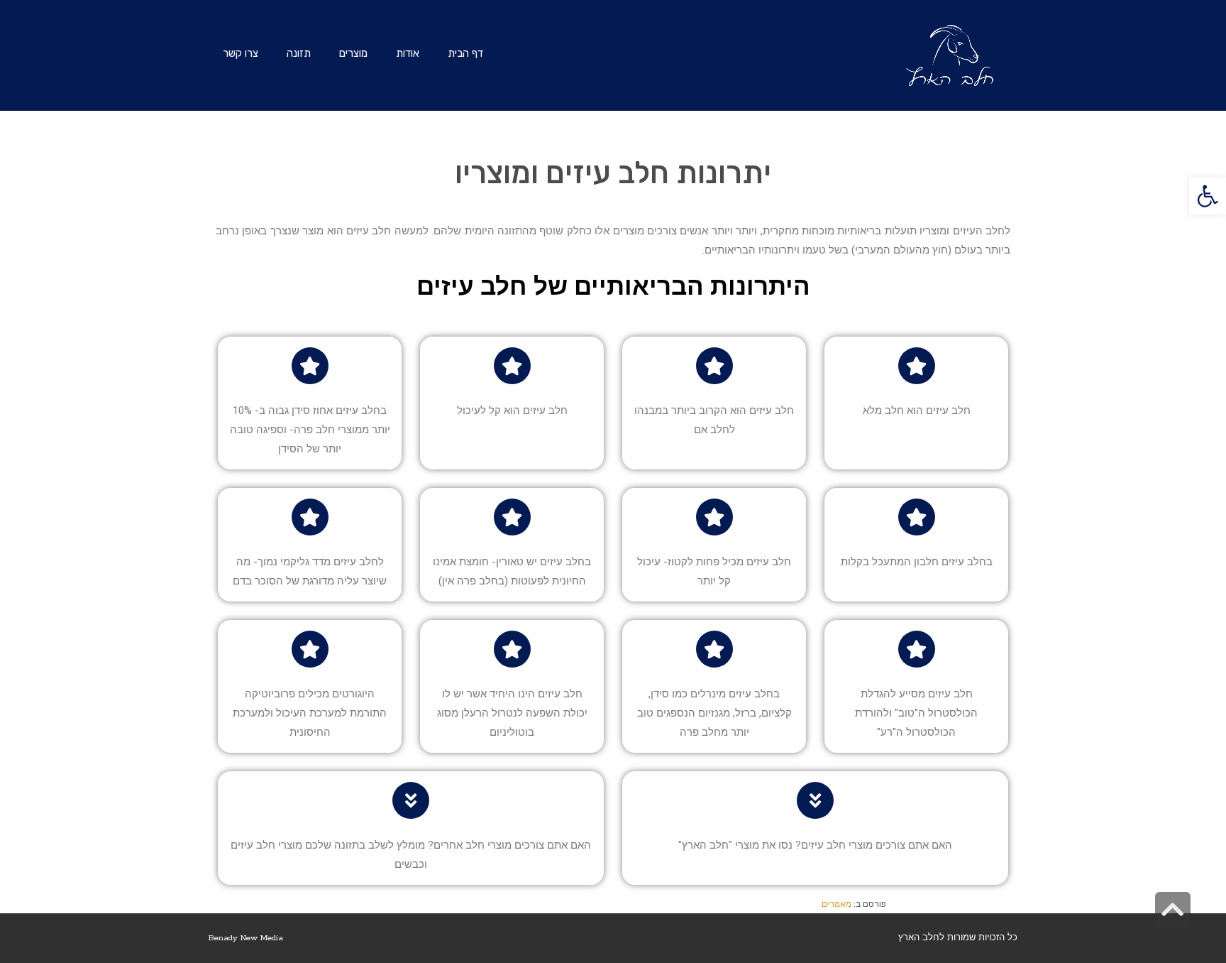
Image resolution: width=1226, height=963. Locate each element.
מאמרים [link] (836, 903)
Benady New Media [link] (246, 937)
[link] (1207, 196)
